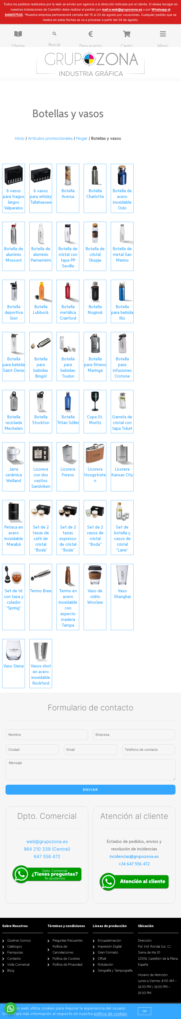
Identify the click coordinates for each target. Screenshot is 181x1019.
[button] (144, 1011)
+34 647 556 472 (134, 864)
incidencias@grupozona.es (134, 856)
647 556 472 (47, 856)
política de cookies (110, 1014)
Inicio (20, 138)
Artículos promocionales (50, 138)
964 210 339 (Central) (47, 849)
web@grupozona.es (47, 841)
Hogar (82, 138)
